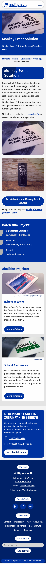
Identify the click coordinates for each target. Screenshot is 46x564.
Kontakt (7, 522)
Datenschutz (35, 526)
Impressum (19, 522)
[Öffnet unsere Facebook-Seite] (23, 506)
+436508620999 (27, 485)
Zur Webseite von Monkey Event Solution (23, 201)
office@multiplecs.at (27, 490)
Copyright (38, 522)
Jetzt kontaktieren (16, 452)
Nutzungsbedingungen (15, 526)
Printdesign (37, 59)
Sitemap (28, 530)
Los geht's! (23, 550)
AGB (29, 522)
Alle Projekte (26, 59)
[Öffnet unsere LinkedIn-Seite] (15, 506)
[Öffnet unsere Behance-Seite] (30, 506)
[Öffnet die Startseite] (15, 4)
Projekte (15, 59)
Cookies (18, 530)
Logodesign (33, 114)
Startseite (6, 59)
